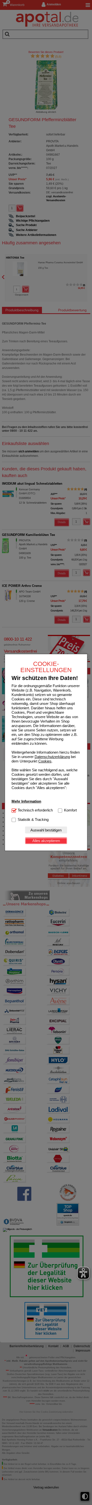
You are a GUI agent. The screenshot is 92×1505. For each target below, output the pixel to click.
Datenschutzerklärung (52, 757)
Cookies (45, 761)
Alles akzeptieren (46, 841)
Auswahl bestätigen (46, 830)
